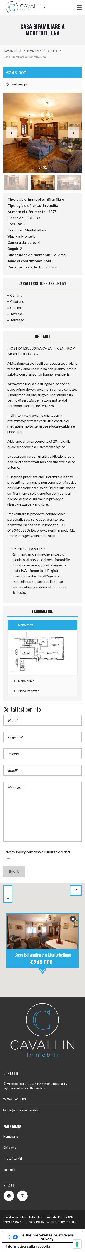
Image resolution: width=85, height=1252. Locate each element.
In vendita (51, 205)
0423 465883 (16, 1099)
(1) (54, 51)
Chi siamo (9, 1147)
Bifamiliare (56, 199)
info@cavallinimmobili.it (22, 1110)
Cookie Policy (56, 1221)
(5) (36, 51)
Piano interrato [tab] (28, 691)
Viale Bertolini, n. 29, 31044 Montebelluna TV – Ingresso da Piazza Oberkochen (36, 1086)
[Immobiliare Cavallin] (23, 7)
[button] (73, 132)
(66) (12, 51)
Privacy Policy (14, 851)
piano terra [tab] (26, 625)
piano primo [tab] (25, 681)
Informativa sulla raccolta (28, 1246)
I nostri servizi (12, 1158)
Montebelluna (35, 230)
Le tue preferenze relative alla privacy (47, 1237)
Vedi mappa (19, 84)
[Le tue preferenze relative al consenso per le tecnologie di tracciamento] (77, 1244)
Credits (72, 1221)
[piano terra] (42, 652)
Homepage (10, 1136)
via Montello (26, 236)
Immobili (9, 1169)
